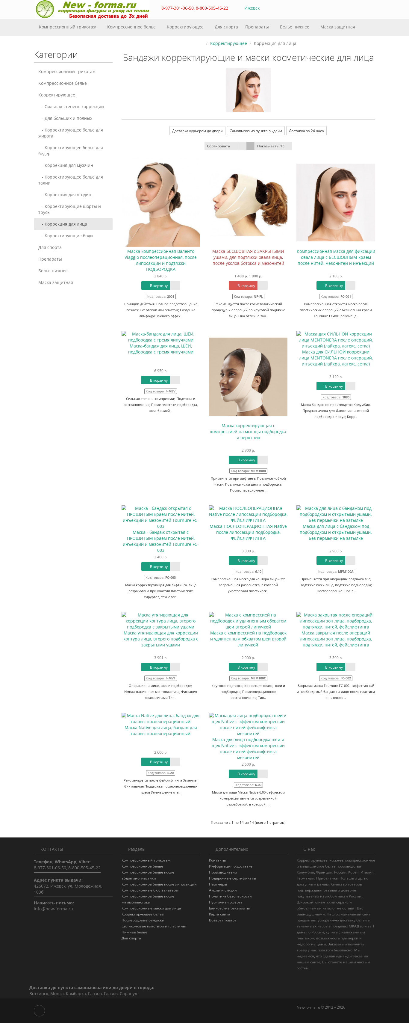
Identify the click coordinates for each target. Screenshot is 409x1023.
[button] (343, 8)
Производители (223, 872)
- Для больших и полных (65, 118)
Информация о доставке (230, 866)
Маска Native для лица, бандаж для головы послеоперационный (161, 730)
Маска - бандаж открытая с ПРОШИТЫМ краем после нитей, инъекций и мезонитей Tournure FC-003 (161, 541)
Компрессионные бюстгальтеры (150, 890)
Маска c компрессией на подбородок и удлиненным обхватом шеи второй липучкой (248, 639)
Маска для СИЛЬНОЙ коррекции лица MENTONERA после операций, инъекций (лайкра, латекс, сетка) (336, 358)
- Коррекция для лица (62, 224)
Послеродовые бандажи (143, 920)
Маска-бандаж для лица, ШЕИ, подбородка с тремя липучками (160, 349)
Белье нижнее (295, 27)
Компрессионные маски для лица (151, 908)
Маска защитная (337, 27)
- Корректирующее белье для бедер (70, 150)
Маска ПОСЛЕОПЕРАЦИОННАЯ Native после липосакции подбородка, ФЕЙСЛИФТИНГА (248, 532)
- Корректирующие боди (65, 235)
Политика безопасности (230, 896)
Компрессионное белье (132, 27)
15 (270, 146)
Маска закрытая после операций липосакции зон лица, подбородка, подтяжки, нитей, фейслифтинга (336, 639)
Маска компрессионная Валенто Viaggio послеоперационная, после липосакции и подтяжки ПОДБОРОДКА (161, 260)
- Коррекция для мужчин (65, 165)
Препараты (257, 27)
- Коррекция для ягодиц (64, 194)
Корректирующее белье (143, 914)
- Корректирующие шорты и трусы (69, 209)
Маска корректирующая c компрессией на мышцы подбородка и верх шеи (248, 431)
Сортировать (218, 146)
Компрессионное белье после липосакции (159, 884)
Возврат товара (223, 920)
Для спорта (226, 27)
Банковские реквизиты (229, 908)
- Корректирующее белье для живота (70, 133)
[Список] (242, 146)
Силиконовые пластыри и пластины (154, 926)
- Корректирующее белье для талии (70, 180)
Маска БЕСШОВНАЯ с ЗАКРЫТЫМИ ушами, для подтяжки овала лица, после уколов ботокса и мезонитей (248, 257)
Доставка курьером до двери (197, 130)
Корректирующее (186, 27)
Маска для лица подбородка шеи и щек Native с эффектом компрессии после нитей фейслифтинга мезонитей (248, 748)
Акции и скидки (223, 890)
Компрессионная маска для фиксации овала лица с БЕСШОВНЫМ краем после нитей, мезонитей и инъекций (336, 257)
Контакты (217, 860)
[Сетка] (250, 146)
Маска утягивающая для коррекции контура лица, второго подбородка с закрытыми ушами (160, 639)
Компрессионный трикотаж (68, 27)
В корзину (158, 285)
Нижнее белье (134, 932)
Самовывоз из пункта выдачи (256, 130)
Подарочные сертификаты (232, 878)
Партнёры (218, 884)
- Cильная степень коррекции (71, 106)
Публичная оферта (226, 902)
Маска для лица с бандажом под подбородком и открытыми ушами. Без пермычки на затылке (336, 532)
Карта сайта (219, 914)
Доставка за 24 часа (306, 130)
